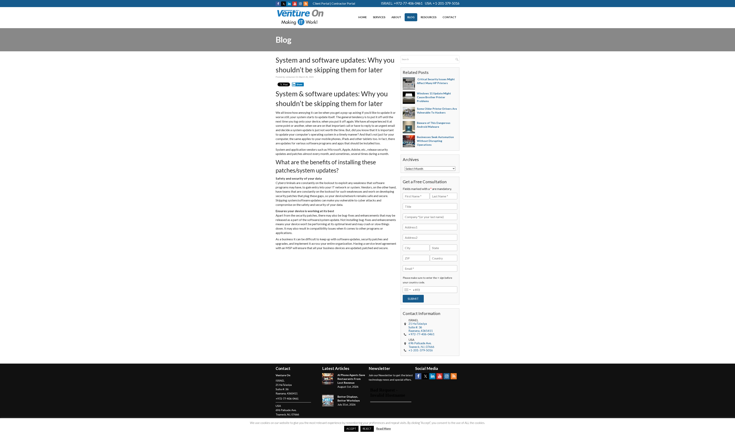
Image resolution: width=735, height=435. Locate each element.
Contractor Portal (343, 3)
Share (299, 84)
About (396, 17)
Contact (449, 17)
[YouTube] (294, 3)
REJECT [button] (367, 428)
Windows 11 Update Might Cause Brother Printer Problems (434, 97)
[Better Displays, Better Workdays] (328, 400)
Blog (411, 17)
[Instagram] (300, 3)
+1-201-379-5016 (446, 3)
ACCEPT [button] (351, 428)
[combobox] (407, 290)
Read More (383, 428)
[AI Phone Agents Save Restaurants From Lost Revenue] (328, 379)
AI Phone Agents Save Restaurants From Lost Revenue (351, 378)
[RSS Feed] (305, 3)
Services (379, 17)
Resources (428, 17)
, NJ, (421, 344)
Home (362, 17)
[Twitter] (283, 3)
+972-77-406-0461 (408, 3)
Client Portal (321, 3)
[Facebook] (278, 3)
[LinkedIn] (289, 3)
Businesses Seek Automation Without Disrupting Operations (435, 140)
